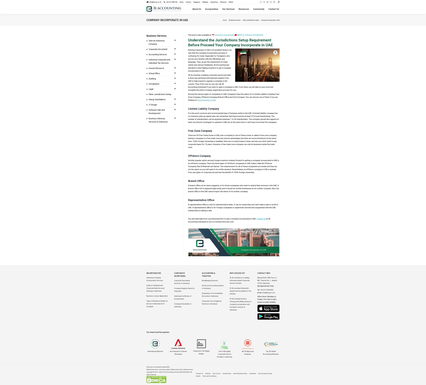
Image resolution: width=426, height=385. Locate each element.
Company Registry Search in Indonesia (184, 289)
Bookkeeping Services (210, 281)
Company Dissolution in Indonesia (182, 305)
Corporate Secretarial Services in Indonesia (182, 282)
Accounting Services (158, 54)
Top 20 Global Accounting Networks (271, 352)
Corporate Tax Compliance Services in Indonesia (211, 302)
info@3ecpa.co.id (155, 2)
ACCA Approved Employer (248, 352)
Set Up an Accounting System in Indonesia (213, 287)
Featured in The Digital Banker (201, 352)
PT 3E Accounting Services (170, 372)
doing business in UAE (206, 100)
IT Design (153, 105)
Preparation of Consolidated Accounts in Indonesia (212, 294)
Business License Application (157, 296)
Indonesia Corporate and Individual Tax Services (159, 61)
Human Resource (156, 68)
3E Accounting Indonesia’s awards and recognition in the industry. (240, 291)
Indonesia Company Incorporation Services (154, 279)
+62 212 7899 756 (171, 2)
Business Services (156, 35)
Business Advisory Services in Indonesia (158, 120)
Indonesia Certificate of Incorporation (182, 297)
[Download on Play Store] (268, 316)
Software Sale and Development (157, 111)
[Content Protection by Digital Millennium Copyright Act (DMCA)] (156, 382)
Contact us (261, 219)
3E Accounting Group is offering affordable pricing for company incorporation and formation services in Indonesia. (240, 304)
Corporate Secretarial (158, 49)
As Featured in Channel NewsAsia (178, 352)
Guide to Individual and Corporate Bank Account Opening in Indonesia (155, 288)
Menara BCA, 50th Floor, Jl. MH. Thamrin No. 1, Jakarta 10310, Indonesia (267, 280)
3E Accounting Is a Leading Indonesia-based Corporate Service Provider (240, 280)
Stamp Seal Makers (157, 99)
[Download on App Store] (268, 308)
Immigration (154, 84)
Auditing (152, 78)
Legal (151, 89)
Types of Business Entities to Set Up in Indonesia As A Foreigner (157, 304)
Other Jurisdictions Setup (160, 94)
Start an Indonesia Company (157, 42)
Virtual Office (154, 73)
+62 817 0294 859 (266, 290)
